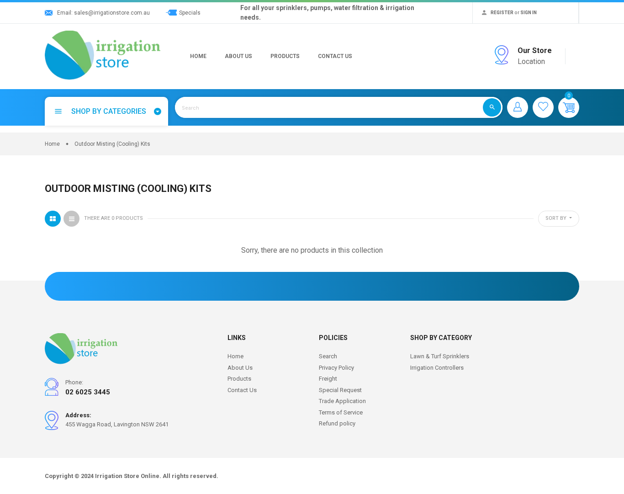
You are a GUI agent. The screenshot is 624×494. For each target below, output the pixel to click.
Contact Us (335, 56)
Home (198, 56)
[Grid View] (53, 219)
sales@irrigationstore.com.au (112, 13)
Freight (328, 378)
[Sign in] (517, 107)
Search (328, 356)
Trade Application (342, 401)
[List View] (71, 219)
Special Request (340, 390)
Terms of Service (341, 412)
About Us (238, 56)
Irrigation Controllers (437, 367)
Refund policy (337, 423)
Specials (190, 13)
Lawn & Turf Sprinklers (439, 356)
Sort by (556, 218)
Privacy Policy (336, 367)
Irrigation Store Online (127, 476)
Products (285, 56)
